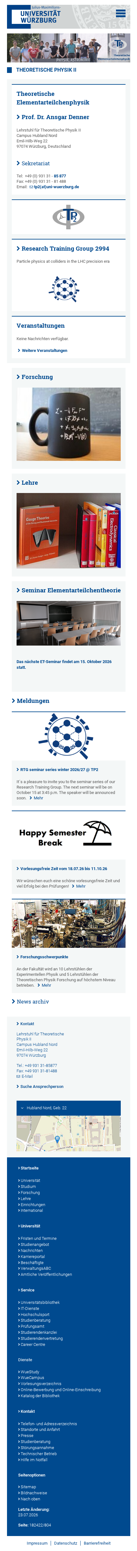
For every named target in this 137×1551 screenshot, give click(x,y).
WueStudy (30, 1371)
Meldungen (33, 700)
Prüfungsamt (32, 1326)
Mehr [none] (38, 798)
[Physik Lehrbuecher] (69, 530)
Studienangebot (35, 1244)
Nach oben (30, 1499)
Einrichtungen (33, 1204)
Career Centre (33, 1344)
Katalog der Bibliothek (40, 1395)
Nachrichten (32, 1250)
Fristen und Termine (39, 1238)
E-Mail (27, 1076)
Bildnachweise (34, 1492)
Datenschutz (65, 1543)
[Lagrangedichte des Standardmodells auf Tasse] (69, 424)
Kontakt (27, 1024)
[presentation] (69, 759)
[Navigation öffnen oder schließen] (121, 13)
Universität (30, 1180)
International (32, 1210)
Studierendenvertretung (42, 1338)
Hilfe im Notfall (34, 1459)
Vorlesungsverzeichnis (41, 1383)
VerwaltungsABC (36, 1268)
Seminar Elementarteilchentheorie (71, 590)
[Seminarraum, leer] (69, 623)
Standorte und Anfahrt (40, 1429)
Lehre (30, 482)
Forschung (37, 377)
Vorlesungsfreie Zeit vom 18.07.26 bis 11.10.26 (63, 868)
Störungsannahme (37, 1447)
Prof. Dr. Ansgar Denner (55, 117)
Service (27, 1290)
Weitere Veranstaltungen (44, 350)
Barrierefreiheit (97, 1543)
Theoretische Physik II (46, 70)
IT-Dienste (30, 1308)
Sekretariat (36, 163)
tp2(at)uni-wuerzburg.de (56, 186)
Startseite (30, 1168)
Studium (28, 1186)
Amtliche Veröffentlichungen (46, 1274)
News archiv (33, 1001)
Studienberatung (35, 1320)
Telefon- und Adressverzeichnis (49, 1423)
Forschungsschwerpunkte (44, 956)
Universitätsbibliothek (40, 1302)
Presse (27, 1435)
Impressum (37, 1543)
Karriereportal (33, 1256)
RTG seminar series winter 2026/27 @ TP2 (59, 769)
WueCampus (32, 1377)
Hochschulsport (35, 1314)
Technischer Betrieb (39, 1453)
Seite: (23, 1525)
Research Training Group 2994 (65, 248)
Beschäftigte (32, 1262)
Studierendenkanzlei (39, 1332)
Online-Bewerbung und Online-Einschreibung (61, 1389)
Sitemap (28, 1486)
